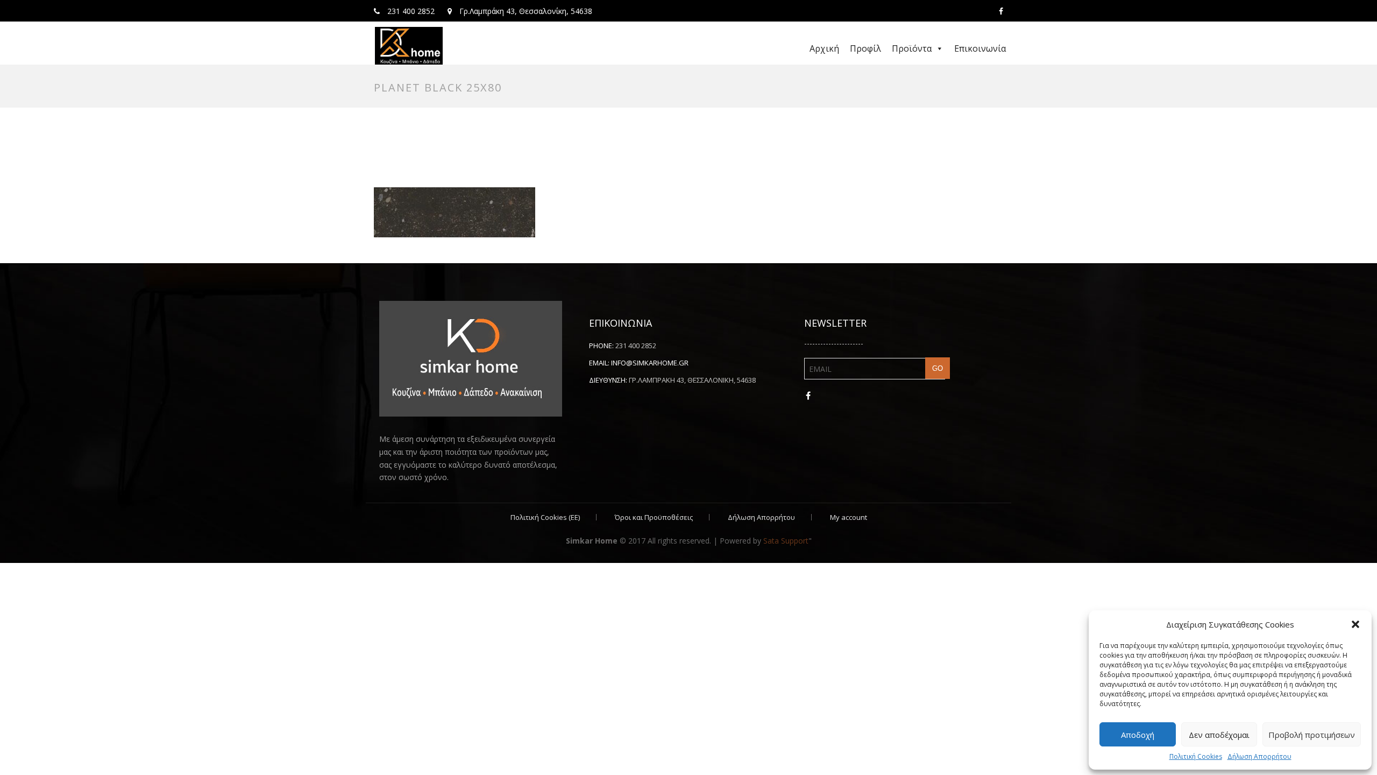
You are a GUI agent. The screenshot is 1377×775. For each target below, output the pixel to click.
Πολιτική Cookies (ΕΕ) (545, 517)
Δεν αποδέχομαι (1219, 734)
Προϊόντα (912, 48)
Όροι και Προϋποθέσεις (654, 517)
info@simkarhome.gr (649, 363)
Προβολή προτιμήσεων (1311, 734)
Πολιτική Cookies (1195, 756)
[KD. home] (409, 46)
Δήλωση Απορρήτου (1259, 756)
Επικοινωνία (980, 48)
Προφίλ (865, 48)
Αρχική (824, 48)
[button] (1355, 624)
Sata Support (785, 541)
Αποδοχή (1137, 734)
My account (848, 517)
